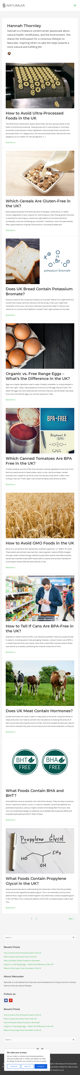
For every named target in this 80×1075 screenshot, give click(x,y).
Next (72, 918)
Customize (13, 1066)
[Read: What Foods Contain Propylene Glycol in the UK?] (40, 850)
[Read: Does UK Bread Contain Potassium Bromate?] (40, 261)
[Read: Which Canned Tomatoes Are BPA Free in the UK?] (40, 430)
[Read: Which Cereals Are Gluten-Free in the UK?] (40, 173)
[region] (27, 1060)
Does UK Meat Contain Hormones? (39, 711)
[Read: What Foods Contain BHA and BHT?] (40, 762)
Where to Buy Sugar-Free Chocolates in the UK (22, 968)
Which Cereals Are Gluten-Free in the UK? (20, 956)
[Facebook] (6, 1000)
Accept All (41, 1066)
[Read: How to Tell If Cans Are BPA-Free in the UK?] (40, 598)
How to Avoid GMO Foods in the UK (40, 543)
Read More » (11, 142)
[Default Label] (10, 1000)
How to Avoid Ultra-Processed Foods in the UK (22, 953)
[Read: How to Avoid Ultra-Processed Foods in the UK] (40, 85)
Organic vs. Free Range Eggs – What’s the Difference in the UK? (29, 964)
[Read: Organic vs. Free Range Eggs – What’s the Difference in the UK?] (40, 346)
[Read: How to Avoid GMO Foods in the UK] (40, 515)
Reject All (27, 1066)
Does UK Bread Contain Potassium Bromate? (22, 960)
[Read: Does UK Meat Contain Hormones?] (40, 683)
